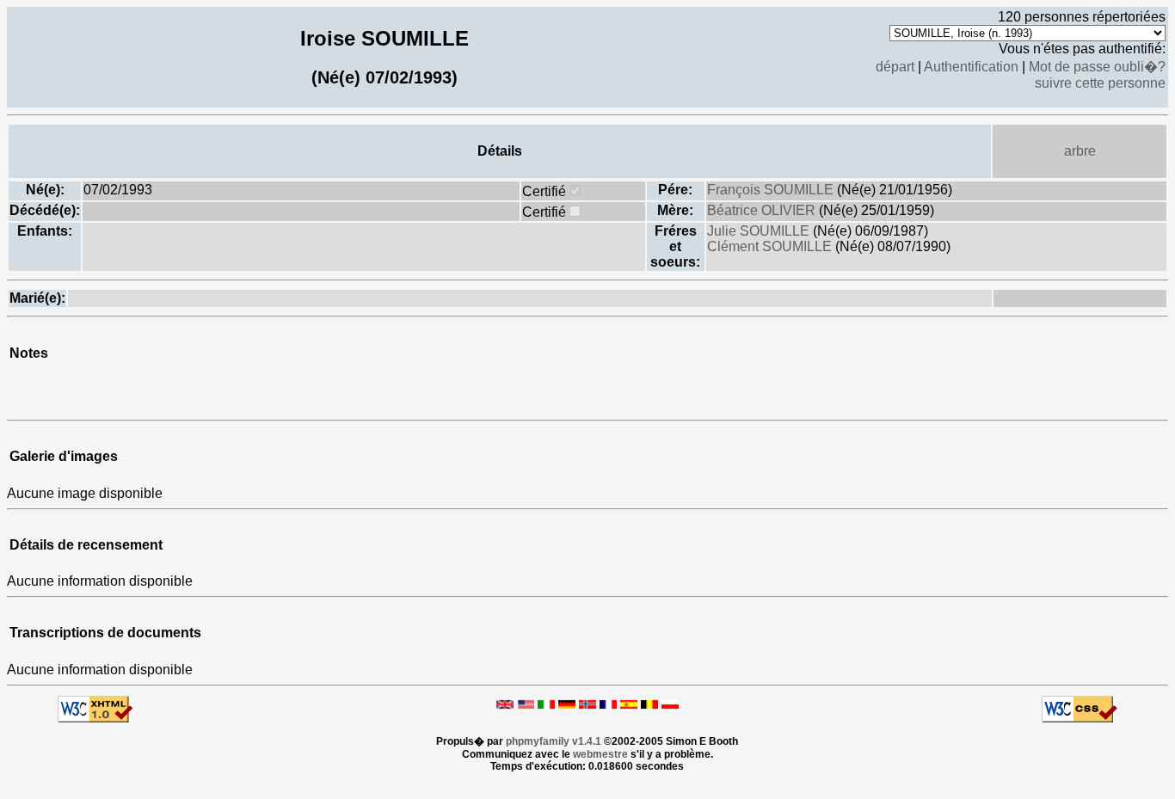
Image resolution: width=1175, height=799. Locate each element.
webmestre (600, 754)
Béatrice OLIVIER (763, 210)
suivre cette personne (1100, 83)
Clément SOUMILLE (771, 246)
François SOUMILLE (772, 189)
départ (895, 66)
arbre (1080, 151)
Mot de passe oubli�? (1097, 66)
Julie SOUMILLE (760, 231)
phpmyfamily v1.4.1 (553, 741)
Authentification (971, 66)
